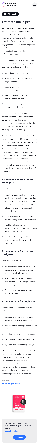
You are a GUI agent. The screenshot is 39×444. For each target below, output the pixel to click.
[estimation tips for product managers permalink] (1, 179)
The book (12, 14)
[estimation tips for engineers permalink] (1, 301)
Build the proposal (11, 383)
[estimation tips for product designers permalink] (1, 251)
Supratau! (20, 437)
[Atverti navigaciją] (34, 4)
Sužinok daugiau (11, 431)
